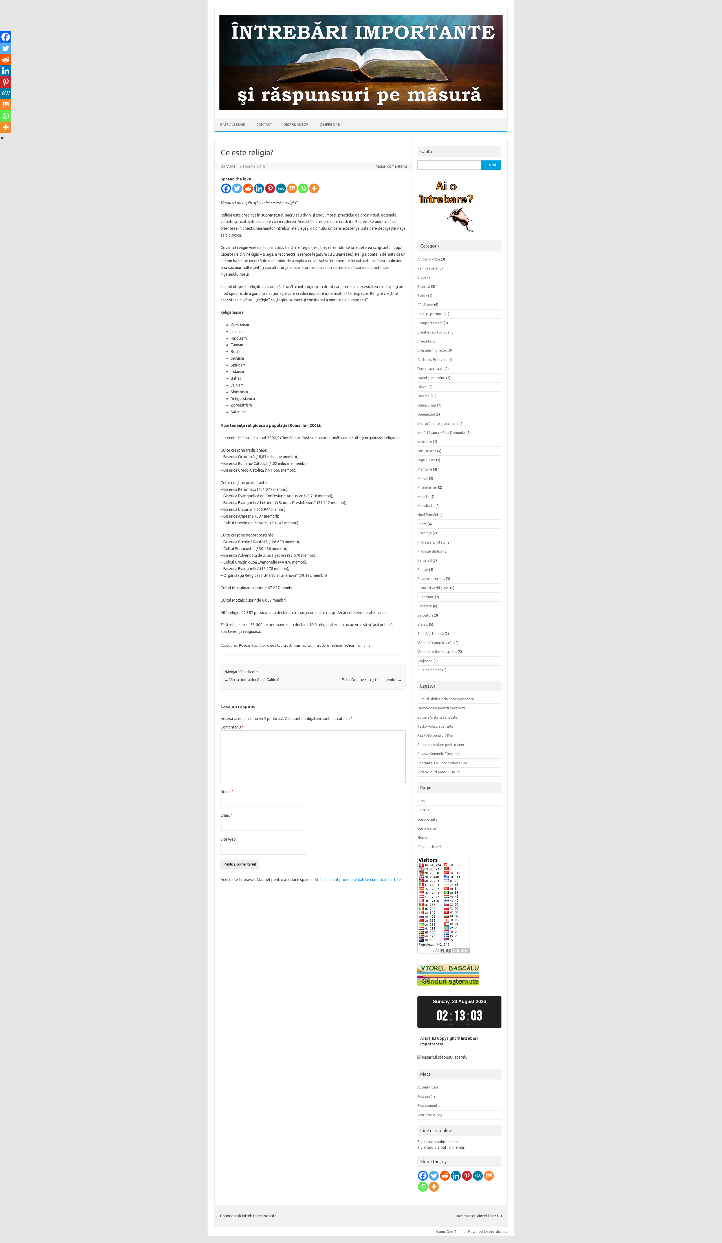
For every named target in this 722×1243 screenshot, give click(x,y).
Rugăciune (425, 597)
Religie (244, 645)
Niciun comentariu (391, 166)
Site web (228, 839)
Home (422, 837)
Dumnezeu (426, 414)
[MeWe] (281, 188)
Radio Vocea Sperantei (435, 726)
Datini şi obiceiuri (431, 378)
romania (363, 645)
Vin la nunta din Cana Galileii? (252, 679)
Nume (227, 791)
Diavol (422, 387)
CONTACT (264, 124)
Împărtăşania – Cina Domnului (441, 432)
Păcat (422, 524)
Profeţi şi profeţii (431, 542)
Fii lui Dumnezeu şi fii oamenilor (372, 679)
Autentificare (428, 1087)
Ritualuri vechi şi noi (433, 588)
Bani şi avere (427, 268)
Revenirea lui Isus (431, 578)
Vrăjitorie (425, 661)
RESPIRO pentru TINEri (436, 735)
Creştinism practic (432, 350)
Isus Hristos (426, 451)
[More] (314, 188)
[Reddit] (248, 188)
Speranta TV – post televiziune (442, 763)
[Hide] (2, 138)
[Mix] (292, 188)
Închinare (424, 441)
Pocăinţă (424, 533)
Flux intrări (426, 1096)
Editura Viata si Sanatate (437, 717)
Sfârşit (422, 624)
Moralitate (426, 505)
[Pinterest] (270, 188)
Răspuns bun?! (232, 124)
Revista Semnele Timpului (438, 754)
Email (227, 815)
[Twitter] (237, 188)
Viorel (231, 166)
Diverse (423, 396)
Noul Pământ (428, 514)
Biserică (423, 286)
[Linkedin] (259, 188)
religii (349, 645)
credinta (274, 645)
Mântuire (424, 469)
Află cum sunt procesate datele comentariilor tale (357, 879)
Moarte (423, 496)
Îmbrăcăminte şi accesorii (438, 423)
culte (307, 645)
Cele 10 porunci (430, 314)
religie (337, 645)
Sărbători (425, 615)
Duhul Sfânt (426, 405)
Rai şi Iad (424, 560)
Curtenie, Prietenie (432, 359)
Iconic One (444, 1231)
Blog (421, 801)
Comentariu (232, 727)
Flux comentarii (430, 1105)
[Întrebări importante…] (361, 108)
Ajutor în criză (428, 259)
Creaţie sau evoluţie (433, 332)
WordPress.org (429, 1115)
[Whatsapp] (303, 188)
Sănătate (424, 606)
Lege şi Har (426, 460)
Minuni (422, 478)
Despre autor (296, 124)
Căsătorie (425, 304)
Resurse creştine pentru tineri (441, 745)
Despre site (330, 124)
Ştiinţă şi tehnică (430, 633)
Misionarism (427, 487)
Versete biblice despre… (437, 651)
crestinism (291, 645)
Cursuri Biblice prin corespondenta (445, 699)
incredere (321, 645)
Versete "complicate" (434, 642)
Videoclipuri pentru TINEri (438, 772)
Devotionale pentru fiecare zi (441, 708)
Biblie (421, 277)
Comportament (430, 323)
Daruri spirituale (430, 368)
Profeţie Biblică (430, 551)
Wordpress (498, 1231)
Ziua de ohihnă (429, 670)
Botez (422, 295)
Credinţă (424, 341)
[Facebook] (226, 188)
